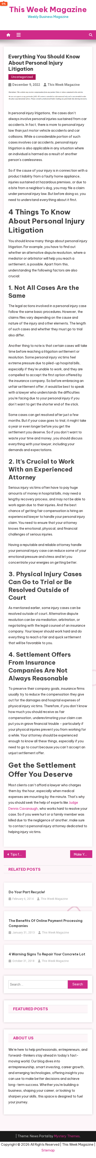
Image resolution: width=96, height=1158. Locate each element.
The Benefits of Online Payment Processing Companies (45, 923)
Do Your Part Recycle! (27, 892)
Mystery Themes (67, 1136)
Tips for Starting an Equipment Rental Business (18, 854)
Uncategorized (22, 77)
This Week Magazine (48, 9)
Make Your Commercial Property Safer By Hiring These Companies (83, 854)
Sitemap (48, 1150)
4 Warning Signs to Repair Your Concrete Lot (47, 954)
